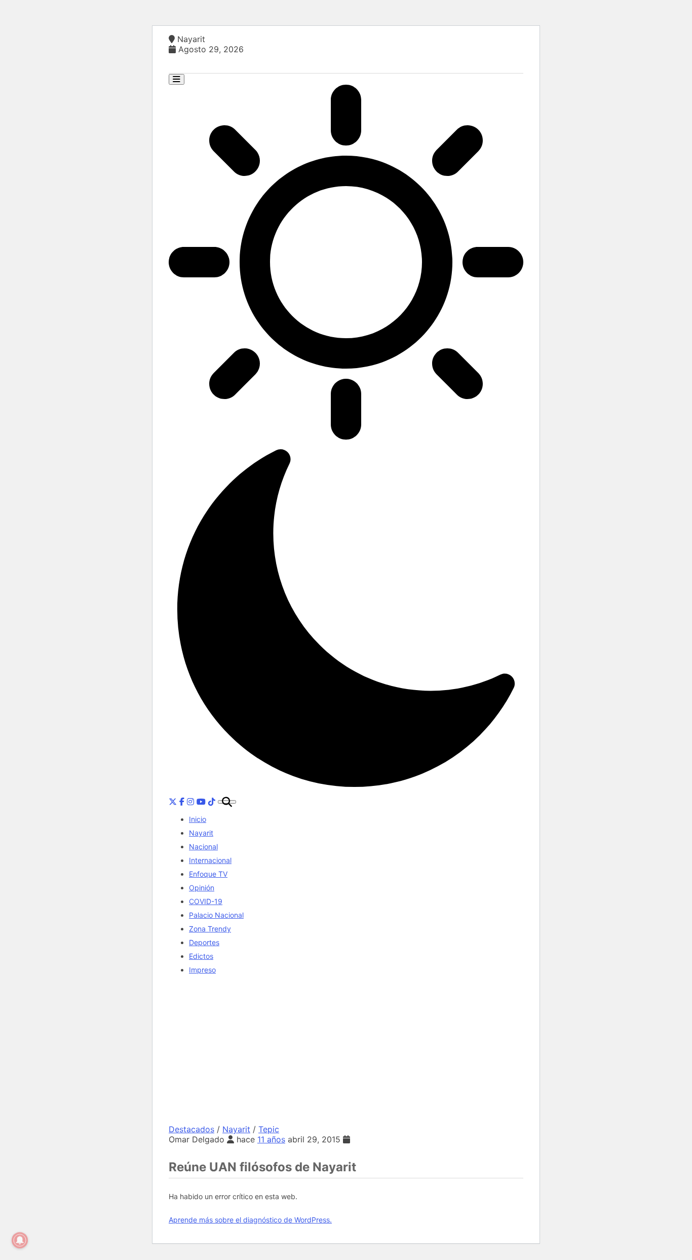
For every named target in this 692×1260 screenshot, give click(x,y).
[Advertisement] (346, 1053)
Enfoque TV (208, 874)
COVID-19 (205, 901)
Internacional (210, 860)
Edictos (201, 956)
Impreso (202, 969)
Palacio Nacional (216, 915)
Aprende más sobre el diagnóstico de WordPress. (250, 1219)
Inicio (197, 819)
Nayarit (201, 833)
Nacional (203, 846)
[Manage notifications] (20, 1240)
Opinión (201, 887)
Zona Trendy (210, 928)
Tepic (268, 1129)
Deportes (204, 942)
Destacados (191, 1129)
